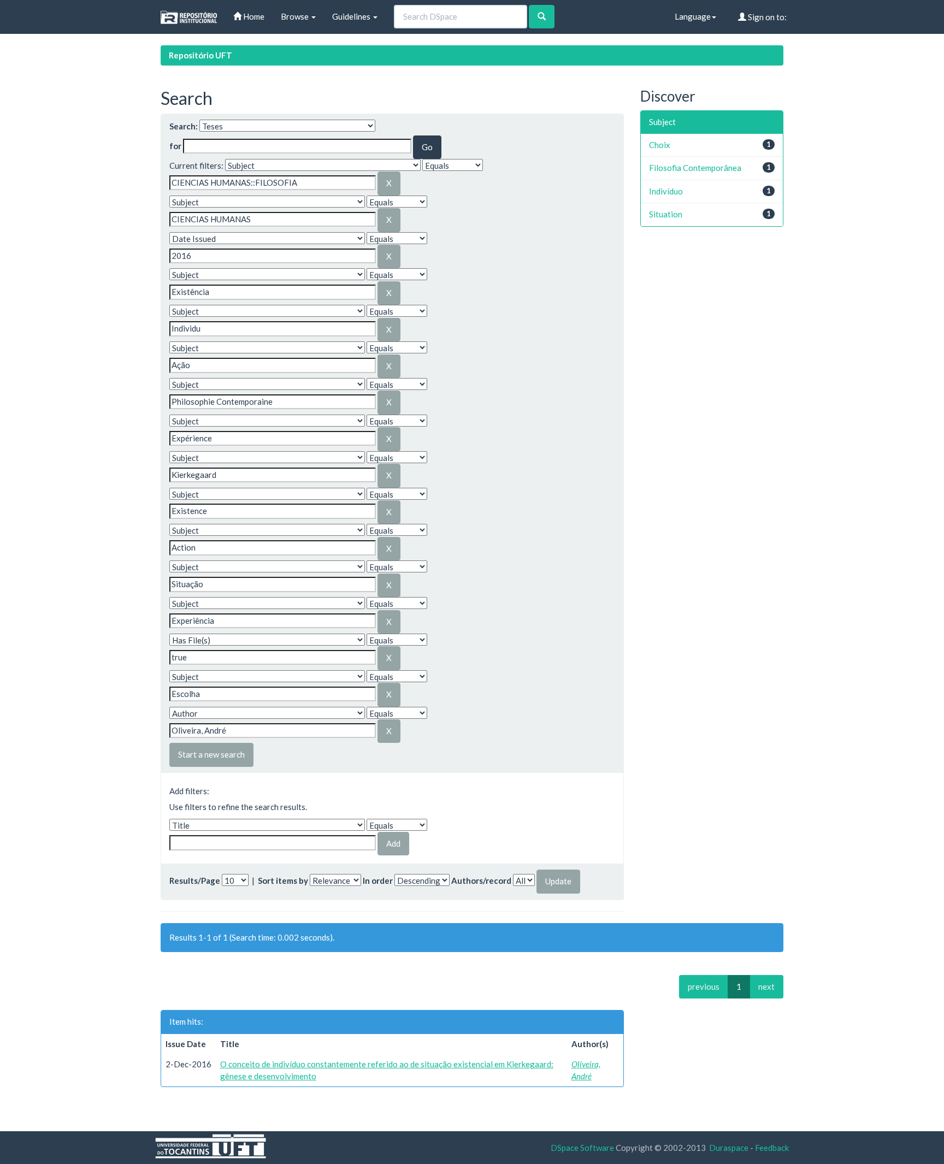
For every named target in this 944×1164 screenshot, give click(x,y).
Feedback (772, 1148)
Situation (665, 214)
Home (252, 16)
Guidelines (352, 16)
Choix (659, 145)
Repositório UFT (200, 55)
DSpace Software (582, 1148)
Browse (295, 16)
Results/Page (194, 880)
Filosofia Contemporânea (695, 168)
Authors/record (481, 880)
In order (378, 880)
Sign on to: (766, 17)
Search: (183, 126)
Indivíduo (666, 191)
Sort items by (283, 880)
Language (693, 16)
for (175, 146)
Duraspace (728, 1148)
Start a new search (211, 754)
